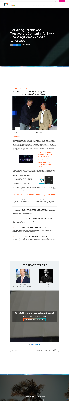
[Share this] (14, 45)
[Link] (9, 5)
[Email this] (11, 45)
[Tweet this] (17, 45)
